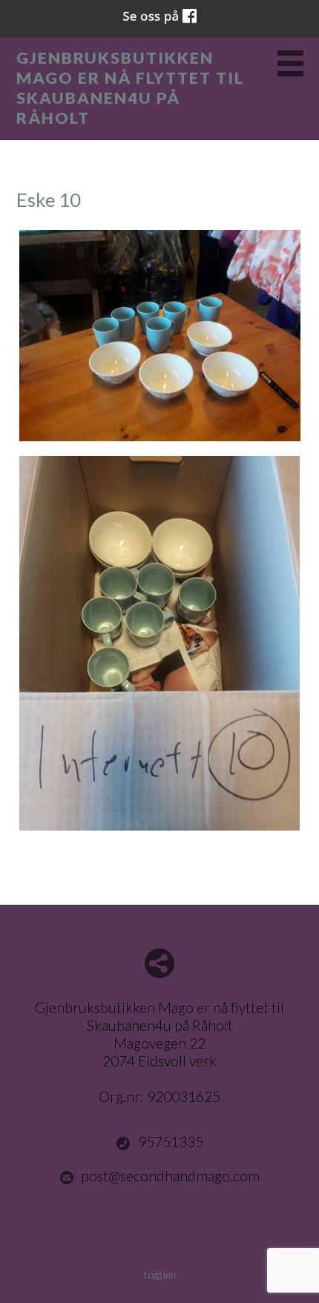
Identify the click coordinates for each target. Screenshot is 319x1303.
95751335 (170, 1141)
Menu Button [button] (290, 63)
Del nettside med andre (159, 963)
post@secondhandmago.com (170, 1175)
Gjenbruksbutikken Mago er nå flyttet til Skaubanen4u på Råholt (130, 88)
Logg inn (160, 1275)
